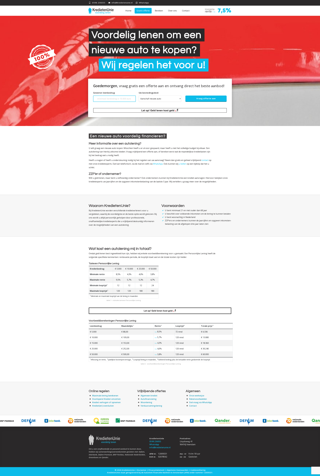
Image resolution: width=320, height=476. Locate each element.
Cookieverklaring (197, 470)
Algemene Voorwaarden (177, 470)
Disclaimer (141, 470)
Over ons (172, 10)
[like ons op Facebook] (223, 3)
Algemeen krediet (149, 395)
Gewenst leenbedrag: (104, 92)
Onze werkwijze (196, 395)
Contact (186, 10)
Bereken (159, 10)
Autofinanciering (148, 399)
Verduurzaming (151, 405)
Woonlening (146, 402)
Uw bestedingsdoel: (149, 92)
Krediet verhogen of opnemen (106, 402)
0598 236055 (155, 441)
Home (128, 10)
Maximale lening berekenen (105, 395)
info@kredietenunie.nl (122, 2)
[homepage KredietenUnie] (102, 10)
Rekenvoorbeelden (198, 399)
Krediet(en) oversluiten (103, 405)
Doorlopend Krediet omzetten (106, 399)
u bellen (182, 163)
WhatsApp (143, 2)
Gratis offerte (143, 10)
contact (205, 160)
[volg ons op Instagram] (228, 3)
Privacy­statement (156, 470)
